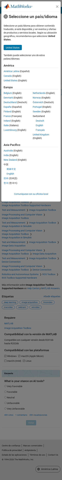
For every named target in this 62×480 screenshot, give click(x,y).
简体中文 (11, 169)
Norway (37, 97)
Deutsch (40, 120)
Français (40, 130)
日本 (6, 178)
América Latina (11, 71)
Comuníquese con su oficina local (31, 194)
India (6, 155)
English (39, 125)
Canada (8, 76)
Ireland (7, 120)
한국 (6, 183)
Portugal (37, 107)
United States (10, 80)
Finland (7, 111)
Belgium (8, 93)
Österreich (38, 102)
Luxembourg (10, 130)
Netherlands (39, 93)
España (7, 107)
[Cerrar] (57, 6)
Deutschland (10, 102)
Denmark (8, 97)
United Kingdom (41, 134)
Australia (8, 150)
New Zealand (10, 160)
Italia (6, 125)
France (7, 116)
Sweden (37, 111)
